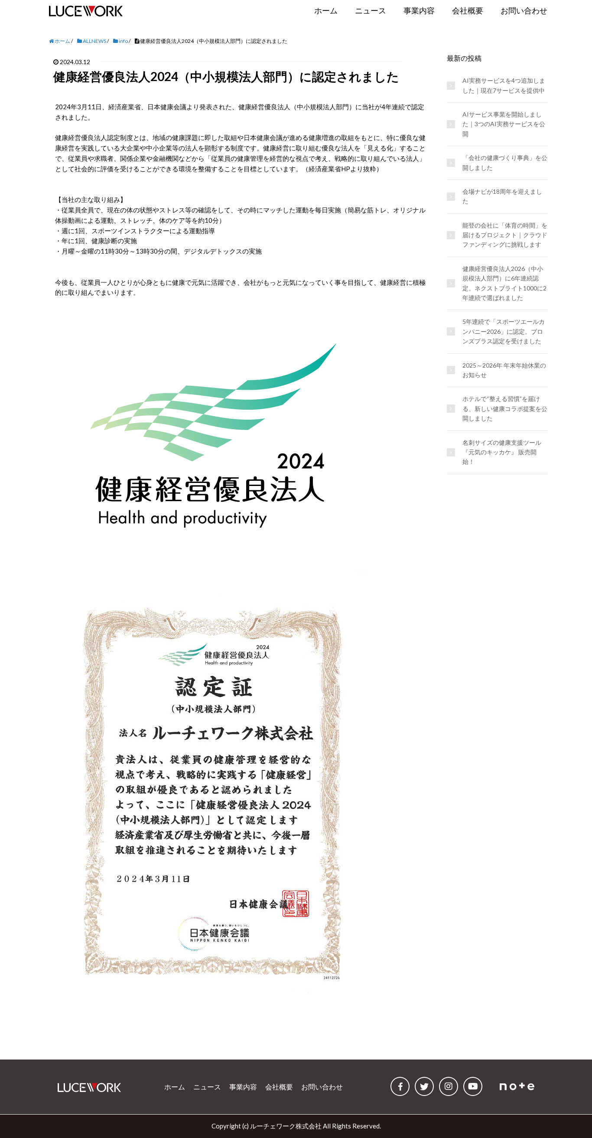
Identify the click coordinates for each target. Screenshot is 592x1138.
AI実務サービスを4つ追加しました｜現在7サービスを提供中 (503, 85)
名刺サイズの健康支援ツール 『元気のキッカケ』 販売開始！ (501, 452)
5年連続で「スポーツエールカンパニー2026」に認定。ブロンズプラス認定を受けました (503, 331)
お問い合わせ (322, 1087)
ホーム (174, 1087)
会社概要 (279, 1087)
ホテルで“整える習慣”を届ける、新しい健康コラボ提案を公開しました (504, 408)
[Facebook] (400, 1086)
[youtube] (472, 1086)
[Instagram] (448, 1086)
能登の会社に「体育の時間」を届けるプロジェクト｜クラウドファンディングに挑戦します (504, 235)
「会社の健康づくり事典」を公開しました (504, 162)
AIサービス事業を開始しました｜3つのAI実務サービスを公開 (503, 124)
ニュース (207, 1087)
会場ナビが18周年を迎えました (502, 196)
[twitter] (424, 1086)
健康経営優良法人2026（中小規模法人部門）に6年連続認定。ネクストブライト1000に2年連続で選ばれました (504, 283)
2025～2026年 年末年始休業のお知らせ (504, 370)
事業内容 (243, 1087)
